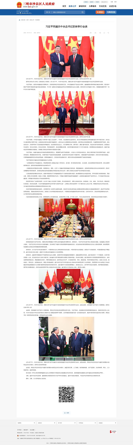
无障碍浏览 (111, 12)
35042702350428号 (30, 435)
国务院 (86, 2)
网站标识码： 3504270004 (23, 432)
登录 (115, 1)
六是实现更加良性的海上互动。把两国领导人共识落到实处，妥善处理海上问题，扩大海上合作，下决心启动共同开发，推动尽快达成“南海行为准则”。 (66, 197)
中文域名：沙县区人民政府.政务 (37, 432)
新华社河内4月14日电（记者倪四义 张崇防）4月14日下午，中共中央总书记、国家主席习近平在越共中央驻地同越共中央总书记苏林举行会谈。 (64, 81)
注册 (112, 1)
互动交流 (102, 6)
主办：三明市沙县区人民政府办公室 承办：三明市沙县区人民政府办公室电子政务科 (66, 443)
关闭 (66, 413)
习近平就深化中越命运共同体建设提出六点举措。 (38, 160)
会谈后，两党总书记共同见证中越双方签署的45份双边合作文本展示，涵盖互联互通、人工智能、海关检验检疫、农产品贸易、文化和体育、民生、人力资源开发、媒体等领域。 (66, 369)
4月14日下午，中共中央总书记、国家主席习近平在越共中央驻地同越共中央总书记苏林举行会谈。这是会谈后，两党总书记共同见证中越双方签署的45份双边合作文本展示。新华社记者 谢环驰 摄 (66, 363)
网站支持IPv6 (104, 2)
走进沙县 (113, 6)
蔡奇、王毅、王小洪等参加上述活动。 (35, 378)
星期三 (27, 11)
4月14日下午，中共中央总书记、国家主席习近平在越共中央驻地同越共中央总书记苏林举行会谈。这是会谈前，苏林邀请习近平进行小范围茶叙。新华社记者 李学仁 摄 (66, 306)
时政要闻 (37, 20)
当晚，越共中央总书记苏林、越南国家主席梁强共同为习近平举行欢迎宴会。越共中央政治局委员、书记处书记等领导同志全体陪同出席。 (62, 375)
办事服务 (92, 6)
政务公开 (72, 6)
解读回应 (82, 6)
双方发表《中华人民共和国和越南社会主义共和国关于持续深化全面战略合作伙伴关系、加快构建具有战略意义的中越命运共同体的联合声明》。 (64, 373)
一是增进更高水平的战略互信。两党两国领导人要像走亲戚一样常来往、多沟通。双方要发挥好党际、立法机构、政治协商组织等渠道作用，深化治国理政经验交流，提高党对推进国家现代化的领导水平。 (66, 164)
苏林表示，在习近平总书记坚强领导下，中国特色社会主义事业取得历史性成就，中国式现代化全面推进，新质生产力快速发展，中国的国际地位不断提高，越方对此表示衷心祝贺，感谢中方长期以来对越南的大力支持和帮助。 (66, 251)
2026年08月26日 (20, 11)
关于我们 (19, 429)
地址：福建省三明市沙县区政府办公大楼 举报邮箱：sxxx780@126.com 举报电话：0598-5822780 (39, 438)
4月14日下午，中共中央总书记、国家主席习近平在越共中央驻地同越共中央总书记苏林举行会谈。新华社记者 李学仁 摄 (57, 78)
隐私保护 (26, 429)
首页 (64, 6)
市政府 (97, 2)
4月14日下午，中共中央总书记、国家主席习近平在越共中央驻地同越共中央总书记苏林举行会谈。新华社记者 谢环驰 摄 (57, 239)
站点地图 (32, 429)
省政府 (91, 2)
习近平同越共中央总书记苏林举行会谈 (66, 26)
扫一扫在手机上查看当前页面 (66, 386)
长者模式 (100, 12)
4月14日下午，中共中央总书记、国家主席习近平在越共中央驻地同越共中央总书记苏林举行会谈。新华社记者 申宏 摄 (57, 136)
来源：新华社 (37, 32)
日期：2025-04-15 (28, 32)
